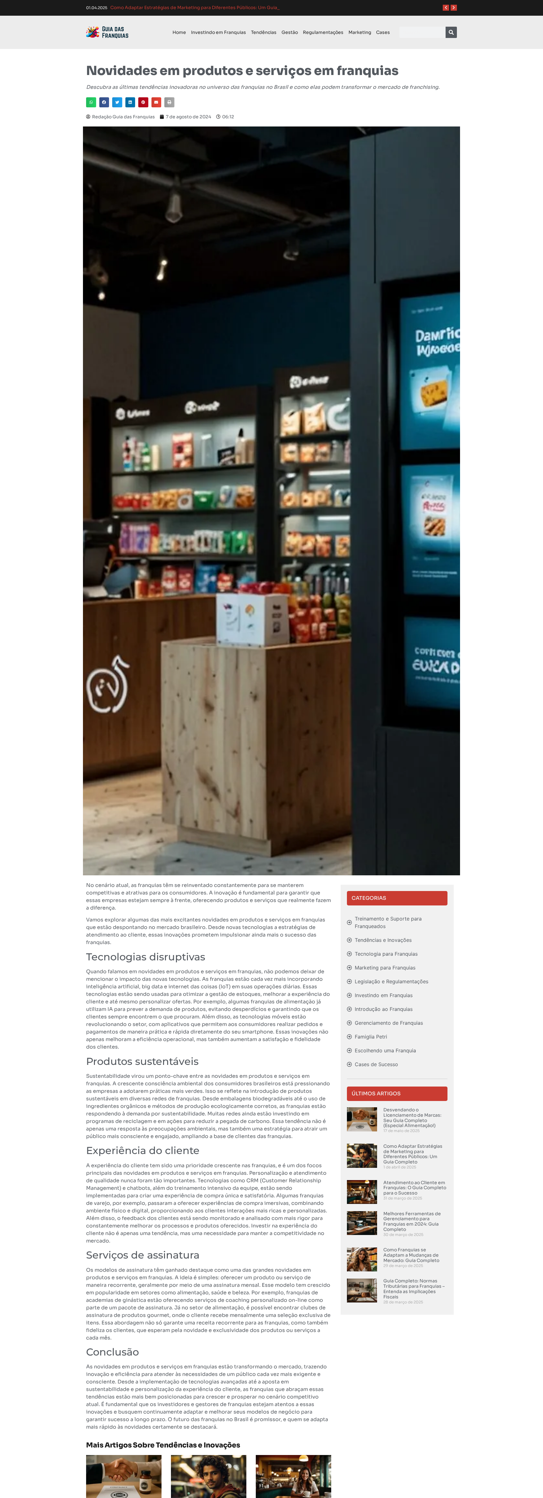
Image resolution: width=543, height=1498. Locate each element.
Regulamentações (323, 32)
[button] (91, 102)
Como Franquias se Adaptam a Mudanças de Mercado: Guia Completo (411, 1255)
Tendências (264, 32)
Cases (383, 32)
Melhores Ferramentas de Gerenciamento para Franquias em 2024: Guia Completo (412, 1221)
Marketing (359, 32)
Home (179, 32)
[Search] (451, 32)
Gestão (290, 32)
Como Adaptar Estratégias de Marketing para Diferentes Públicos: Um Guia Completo (412, 1154)
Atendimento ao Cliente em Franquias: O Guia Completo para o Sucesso (414, 1188)
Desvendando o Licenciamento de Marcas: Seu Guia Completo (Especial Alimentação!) (412, 1117)
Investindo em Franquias (218, 32)
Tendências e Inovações (198, 1445)
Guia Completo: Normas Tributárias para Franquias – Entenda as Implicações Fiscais (414, 1288)
